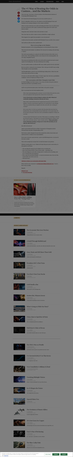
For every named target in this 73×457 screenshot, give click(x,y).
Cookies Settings (47, 454)
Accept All (63, 454)
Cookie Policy (6, 455)
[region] (36, 454)
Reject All (55, 454)
